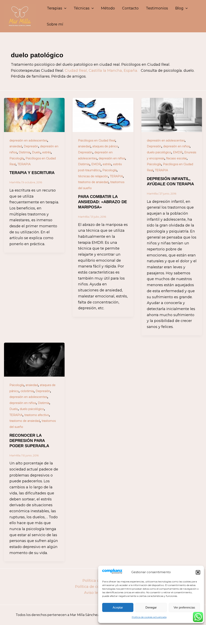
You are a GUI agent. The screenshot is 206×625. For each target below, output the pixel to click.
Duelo (36, 152)
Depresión (31, 146)
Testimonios (157, 8)
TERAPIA (24, 164)
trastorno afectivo (36, 415)
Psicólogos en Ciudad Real (96, 140)
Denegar (151, 607)
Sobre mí (55, 24)
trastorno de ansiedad (93, 182)
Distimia (24, 152)
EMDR (96, 164)
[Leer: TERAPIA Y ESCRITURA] (34, 115)
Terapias (54, 8)
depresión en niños (112, 158)
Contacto (130, 8)
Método (108, 8)
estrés (46, 152)
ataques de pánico (105, 146)
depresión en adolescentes (28, 140)
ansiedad (15, 146)
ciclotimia (27, 391)
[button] (198, 572)
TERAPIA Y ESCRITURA (32, 172)
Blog (179, 8)
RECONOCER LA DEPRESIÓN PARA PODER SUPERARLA (29, 440)
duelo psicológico (159, 152)
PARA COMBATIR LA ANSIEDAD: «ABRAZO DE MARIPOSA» (102, 201)
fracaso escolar (176, 158)
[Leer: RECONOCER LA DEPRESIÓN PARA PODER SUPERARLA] (34, 359)
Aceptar (118, 607)
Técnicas (82, 8)
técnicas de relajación (93, 176)
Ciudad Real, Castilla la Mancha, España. (102, 70)
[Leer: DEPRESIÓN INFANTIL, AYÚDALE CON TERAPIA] (171, 115)
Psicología (16, 158)
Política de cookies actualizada (149, 617)
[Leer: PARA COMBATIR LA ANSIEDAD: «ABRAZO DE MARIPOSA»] (103, 115)
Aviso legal (94, 592)
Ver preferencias (184, 607)
